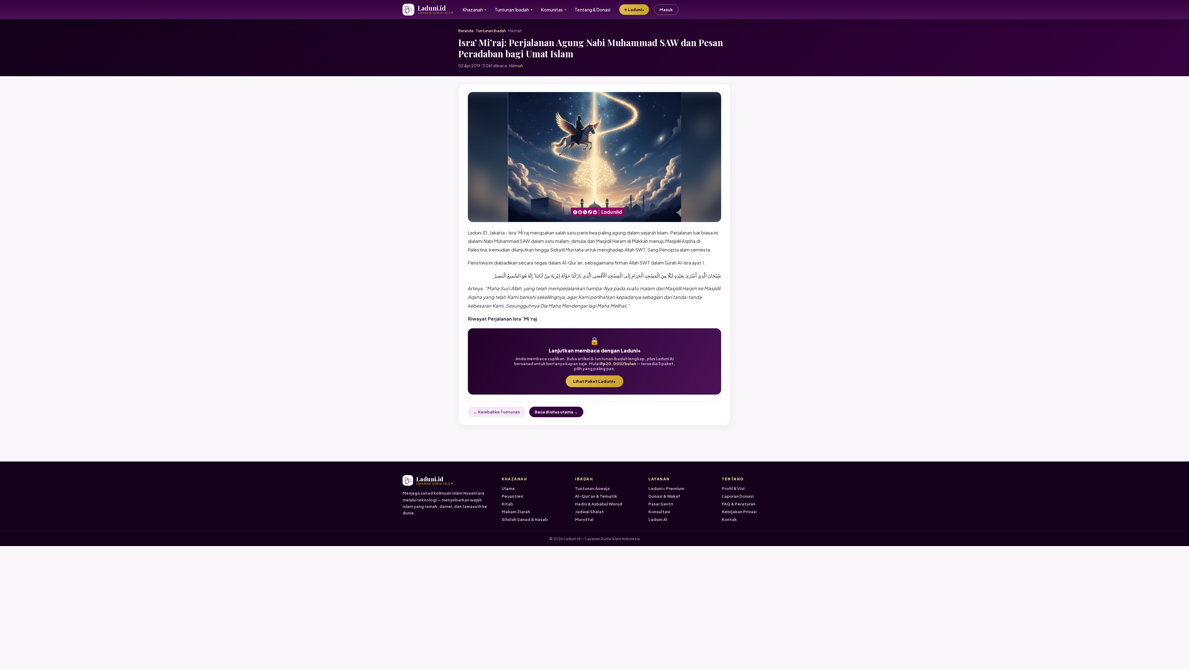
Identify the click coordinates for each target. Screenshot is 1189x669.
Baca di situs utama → (556, 411)
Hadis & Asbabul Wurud (598, 503)
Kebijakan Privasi (739, 511)
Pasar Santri (660, 503)
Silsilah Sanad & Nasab (525, 519)
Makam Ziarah (516, 511)
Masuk (666, 9)
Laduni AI (657, 519)
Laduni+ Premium (666, 488)
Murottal (584, 519)
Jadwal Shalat (589, 511)
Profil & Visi (733, 488)
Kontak (729, 519)
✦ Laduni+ (634, 9)
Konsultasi (659, 511)
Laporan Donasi (738, 496)
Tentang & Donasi (592, 9)
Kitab (507, 503)
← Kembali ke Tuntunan (496, 411)
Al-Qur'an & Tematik (596, 496)
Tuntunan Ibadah (491, 30)
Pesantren (512, 496)
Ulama (508, 488)
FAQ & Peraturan (739, 503)
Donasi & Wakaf (664, 496)
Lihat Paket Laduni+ (594, 381)
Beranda (465, 30)
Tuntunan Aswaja (592, 488)
